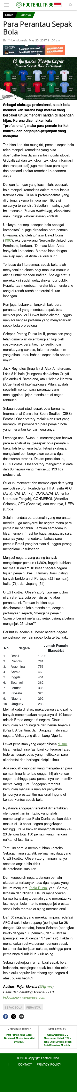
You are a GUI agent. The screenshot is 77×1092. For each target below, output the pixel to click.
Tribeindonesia (17, 40)
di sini (62, 743)
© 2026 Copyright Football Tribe (38, 1057)
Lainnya (25, 15)
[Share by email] (21, 1016)
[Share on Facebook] (5, 1016)
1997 (8, 240)
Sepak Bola (13, 1007)
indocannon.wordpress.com (24, 997)
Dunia (9, 15)
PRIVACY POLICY (49, 1064)
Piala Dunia (38, 887)
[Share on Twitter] (13, 1016)
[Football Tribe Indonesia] (38, 4)
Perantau (33, 1007)
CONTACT (25, 1064)
